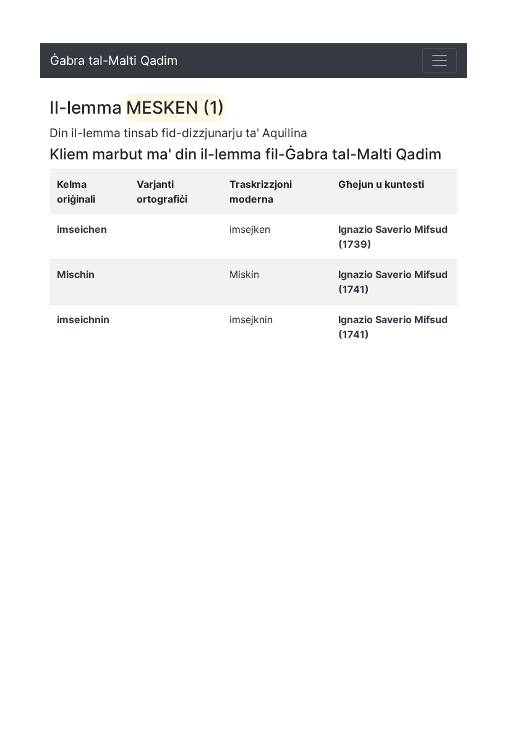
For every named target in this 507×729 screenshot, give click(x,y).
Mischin (76, 274)
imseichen (82, 229)
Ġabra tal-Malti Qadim (113, 60)
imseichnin (83, 319)
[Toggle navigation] (439, 60)
